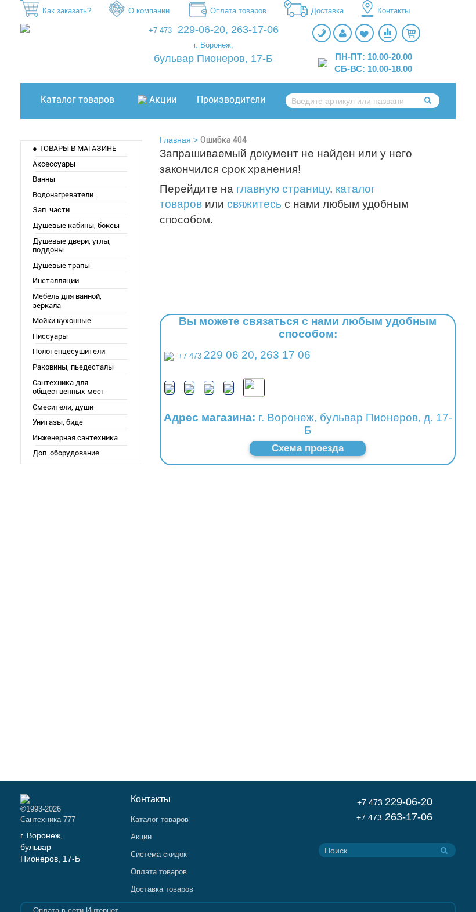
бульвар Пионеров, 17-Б (213, 58)
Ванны (44, 179)
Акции (162, 99)
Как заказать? (66, 10)
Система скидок (159, 854)
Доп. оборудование (66, 452)
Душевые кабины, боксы (76, 225)
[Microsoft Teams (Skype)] (228, 387)
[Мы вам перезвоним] (321, 33)
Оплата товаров (238, 10)
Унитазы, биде (58, 422)
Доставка (327, 10)
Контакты (393, 10)
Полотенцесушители (69, 351)
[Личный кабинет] (342, 33)
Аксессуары (54, 164)
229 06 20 (229, 355)
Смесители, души (63, 407)
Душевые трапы (61, 265)
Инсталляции (56, 280)
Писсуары (50, 336)
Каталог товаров (77, 99)
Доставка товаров (162, 889)
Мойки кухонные (62, 320)
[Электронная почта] (254, 387)
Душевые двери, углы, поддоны (72, 246)
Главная (175, 139)
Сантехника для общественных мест (69, 387)
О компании (149, 10)
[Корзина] (411, 33)
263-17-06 (255, 29)
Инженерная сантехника (75, 437)
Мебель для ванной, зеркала (67, 301)
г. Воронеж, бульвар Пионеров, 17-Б (50, 847)
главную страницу (283, 189)
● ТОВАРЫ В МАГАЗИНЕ (74, 148)
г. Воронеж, (213, 45)
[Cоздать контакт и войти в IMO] (209, 387)
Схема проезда (308, 448)
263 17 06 (285, 355)
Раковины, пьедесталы (73, 367)
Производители (231, 99)
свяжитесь (254, 204)
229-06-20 (201, 29)
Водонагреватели (63, 194)
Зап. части (51, 209)
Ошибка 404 (223, 139)
